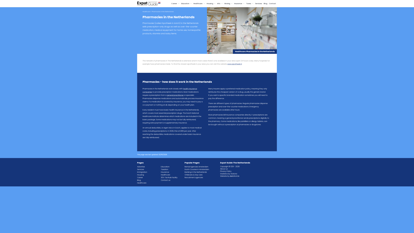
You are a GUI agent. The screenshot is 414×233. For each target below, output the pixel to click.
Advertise (141, 166)
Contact (272, 3)
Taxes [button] (249, 3)
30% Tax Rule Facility (169, 177)
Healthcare (146, 12)
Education (165, 166)
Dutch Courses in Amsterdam (197, 169)
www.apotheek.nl (234, 64)
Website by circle (229, 176)
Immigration (142, 172)
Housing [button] (210, 3)
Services (258, 3)
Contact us (165, 180)
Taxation (164, 169)
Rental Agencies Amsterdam (196, 166)
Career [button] (174, 3)
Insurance (165, 172)
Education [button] (185, 3)
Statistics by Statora (228, 173)
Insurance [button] (238, 3)
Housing (140, 175)
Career (140, 177)
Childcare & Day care (193, 175)
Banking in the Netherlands (196, 172)
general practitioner (175, 95)
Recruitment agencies (194, 177)
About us (224, 169)
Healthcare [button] (198, 3)
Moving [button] (227, 3)
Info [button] (219, 3)
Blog (265, 3)
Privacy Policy (225, 171)
